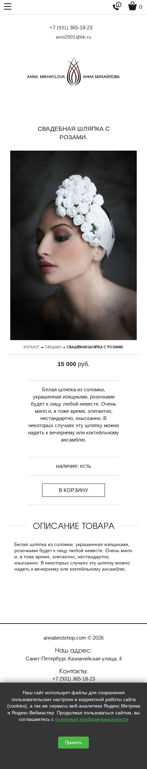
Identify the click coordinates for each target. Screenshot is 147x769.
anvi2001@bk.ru (73, 37)
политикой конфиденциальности (91, 719)
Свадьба (53, 346)
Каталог (31, 346)
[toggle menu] (7, 6)
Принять (73, 742)
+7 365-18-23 (71, 27)
